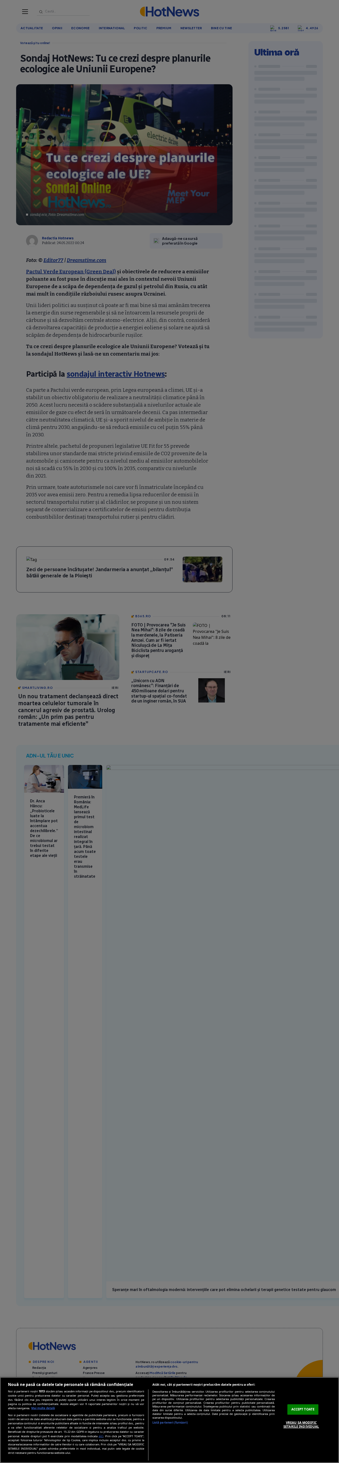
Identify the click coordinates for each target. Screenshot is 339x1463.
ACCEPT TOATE (303, 1409)
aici (101, 1436)
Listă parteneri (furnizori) (170, 1422)
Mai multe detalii (43, 1408)
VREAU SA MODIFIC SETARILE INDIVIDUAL (301, 1424)
